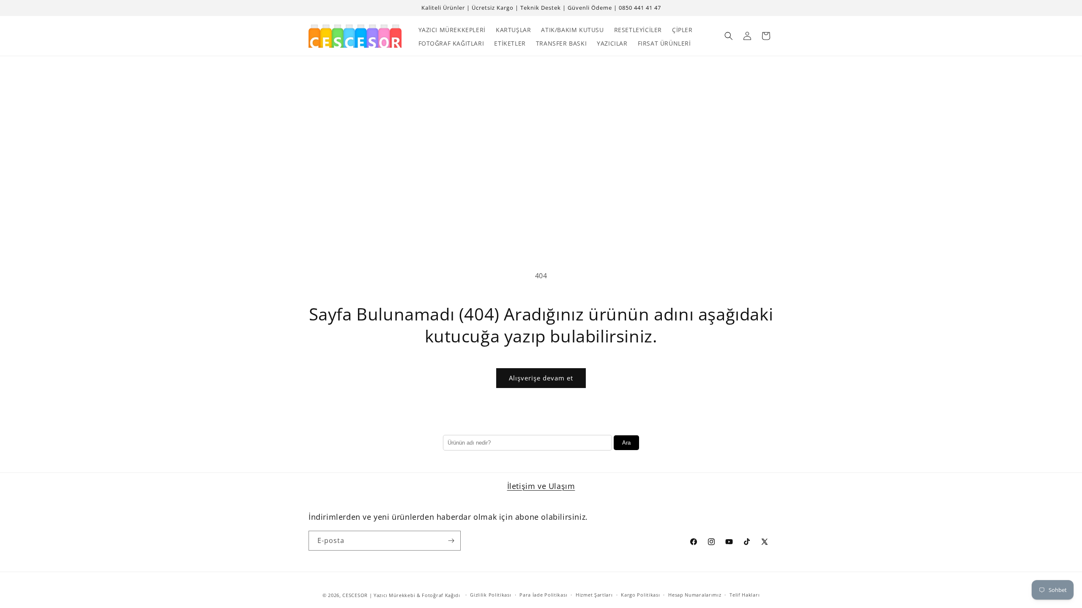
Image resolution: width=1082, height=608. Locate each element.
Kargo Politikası (640, 595)
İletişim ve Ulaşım (541, 486)
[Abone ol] (451, 541)
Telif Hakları (745, 595)
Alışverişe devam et (541, 378)
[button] (728, 36)
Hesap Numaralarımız (694, 595)
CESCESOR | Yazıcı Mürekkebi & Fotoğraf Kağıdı (401, 595)
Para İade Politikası (543, 595)
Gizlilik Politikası (490, 595)
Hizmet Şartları (594, 595)
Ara (626, 443)
